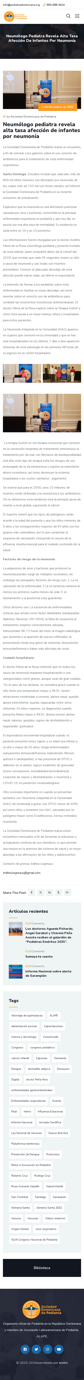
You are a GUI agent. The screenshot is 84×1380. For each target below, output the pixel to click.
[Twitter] (36, 1349)
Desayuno (63, 1069)
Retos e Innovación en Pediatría (31, 1165)
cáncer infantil (20, 1058)
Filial (14, 1111)
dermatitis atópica (39, 1069)
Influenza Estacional (50, 1111)
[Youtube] (59, 1349)
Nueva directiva (58, 1133)
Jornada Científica (50, 1122)
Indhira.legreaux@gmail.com (21, 873)
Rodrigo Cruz (42, 1176)
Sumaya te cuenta (39, 956)
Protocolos (53, 1154)
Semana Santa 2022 (49, 1208)
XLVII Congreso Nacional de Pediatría (34, 1240)
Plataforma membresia (25, 1144)
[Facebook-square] (25, 1349)
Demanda (60, 1058)
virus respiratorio (46, 1229)
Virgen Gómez (20, 1229)
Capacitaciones (53, 1026)
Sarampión (59, 1197)
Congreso (17, 1047)
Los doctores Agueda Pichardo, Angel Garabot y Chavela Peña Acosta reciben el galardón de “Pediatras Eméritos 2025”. (49, 935)
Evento (57, 1101)
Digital (15, 1079)
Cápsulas (41, 1058)
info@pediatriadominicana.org (21, 5)
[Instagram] (47, 1349)
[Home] (42, 1310)
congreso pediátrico (42, 1047)
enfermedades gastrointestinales (32, 1090)
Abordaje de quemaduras (27, 1015)
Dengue (16, 1069)
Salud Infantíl (54, 1186)
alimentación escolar (24, 1026)
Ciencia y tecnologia (23, 1037)
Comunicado (50, 1037)
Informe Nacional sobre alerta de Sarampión (48, 973)
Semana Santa (20, 1208)
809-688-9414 (56, 5)
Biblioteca (42, 1267)
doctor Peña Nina (37, 1079)
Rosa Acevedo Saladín (25, 1186)
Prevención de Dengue (25, 1154)
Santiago (40, 1197)
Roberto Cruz (19, 1176)
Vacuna (16, 1218)
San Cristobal (19, 1197)
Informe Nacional (21, 1122)
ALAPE (54, 1015)
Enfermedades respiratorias (28, 1101)
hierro (27, 1111)
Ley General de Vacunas (26, 1133)
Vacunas (33, 1218)
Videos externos (55, 1218)
